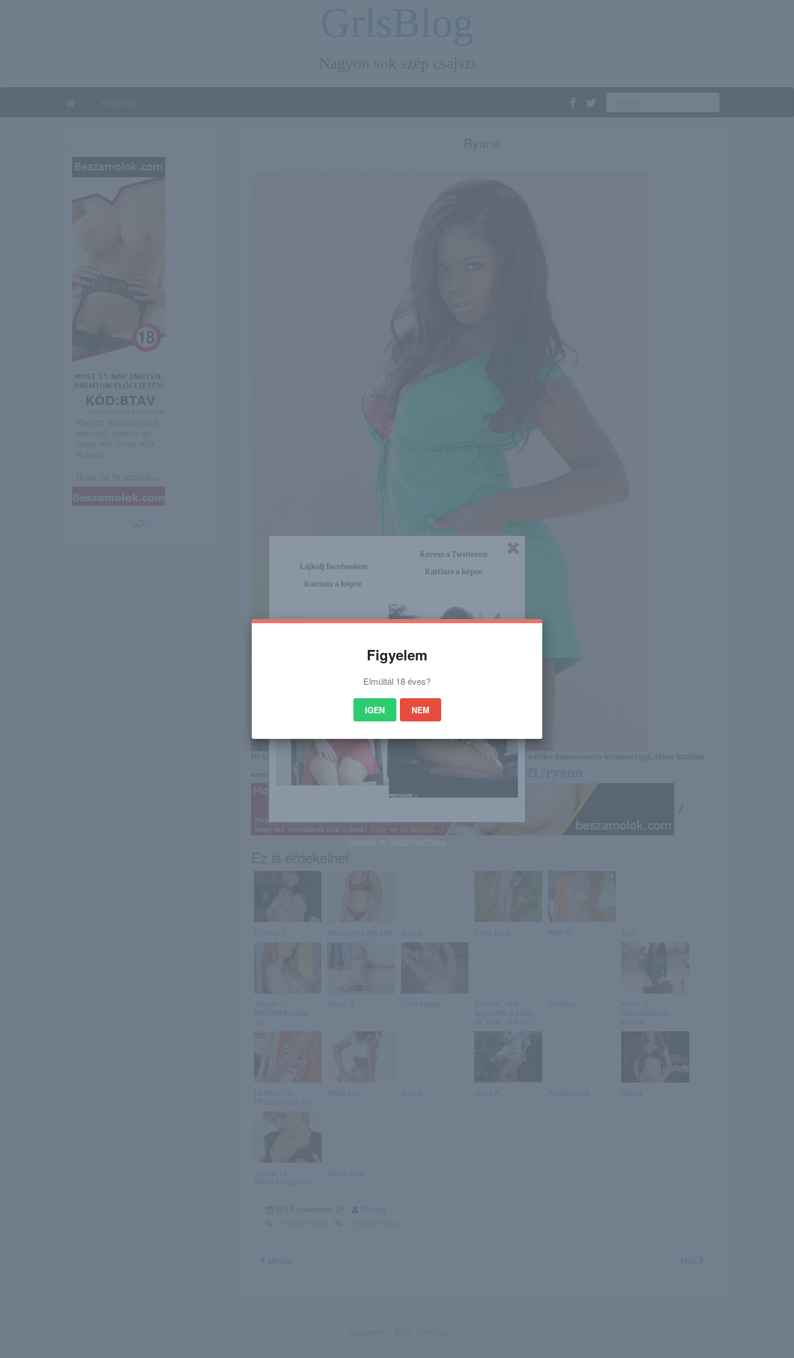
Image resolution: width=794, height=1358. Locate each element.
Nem (421, 710)
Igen (375, 710)
